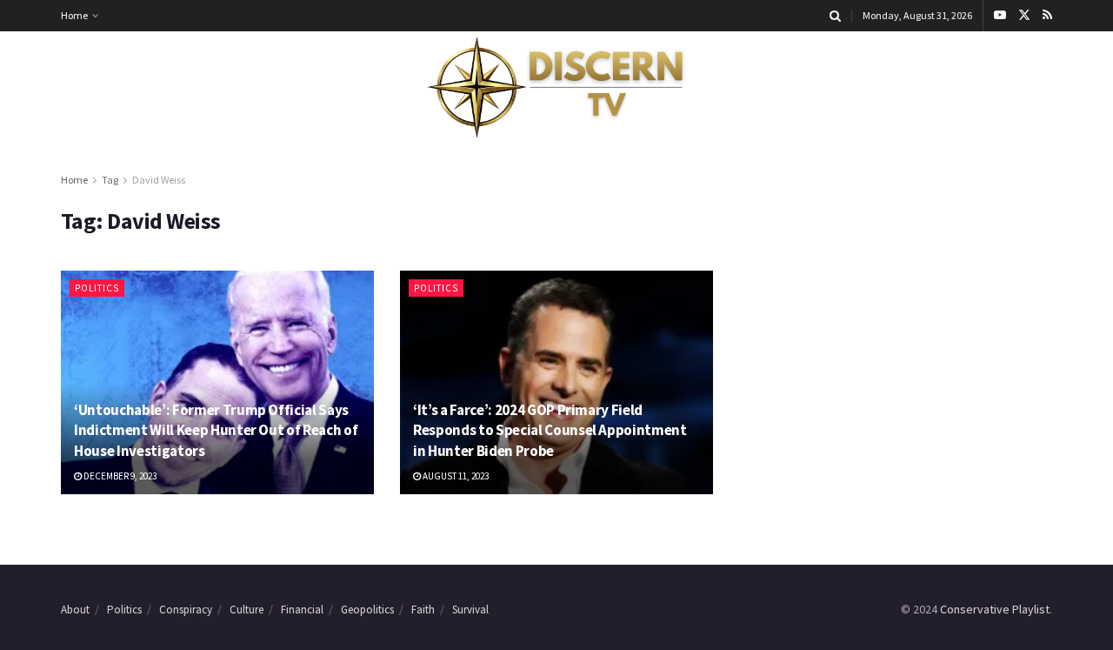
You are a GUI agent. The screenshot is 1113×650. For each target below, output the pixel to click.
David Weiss (158, 179)
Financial (302, 609)
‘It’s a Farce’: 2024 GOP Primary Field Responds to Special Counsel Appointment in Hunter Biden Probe (550, 430)
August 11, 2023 (455, 476)
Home (74, 15)
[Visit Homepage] (556, 87)
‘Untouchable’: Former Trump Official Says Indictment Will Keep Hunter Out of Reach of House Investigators (215, 430)
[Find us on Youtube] (1000, 15)
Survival (470, 609)
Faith (423, 609)
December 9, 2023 (119, 476)
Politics (97, 288)
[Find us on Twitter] (1024, 15)
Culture (246, 609)
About (75, 609)
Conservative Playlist (995, 609)
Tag (110, 179)
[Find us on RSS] (1047, 15)
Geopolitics (367, 609)
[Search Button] (835, 16)
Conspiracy (185, 609)
